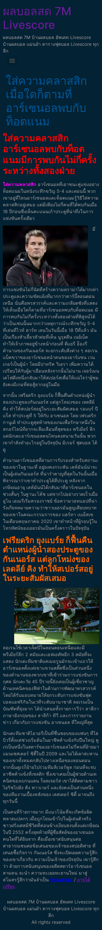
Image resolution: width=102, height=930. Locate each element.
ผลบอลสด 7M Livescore (37, 18)
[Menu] (12, 61)
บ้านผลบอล (61, 880)
